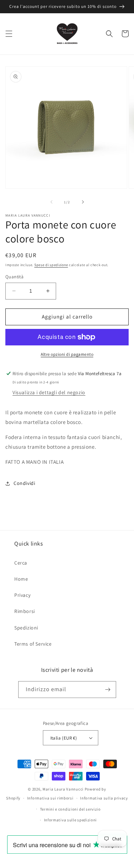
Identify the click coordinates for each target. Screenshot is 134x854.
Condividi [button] (24, 483)
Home (21, 579)
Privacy (22, 595)
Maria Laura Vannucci (63, 789)
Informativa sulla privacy (104, 798)
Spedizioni (26, 627)
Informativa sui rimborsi (50, 798)
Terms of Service (33, 644)
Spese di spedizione (51, 265)
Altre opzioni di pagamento (67, 354)
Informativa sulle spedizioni (70, 819)
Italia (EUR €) (63, 738)
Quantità (14, 277)
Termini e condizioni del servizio (70, 809)
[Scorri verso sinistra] (51, 202)
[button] (9, 34)
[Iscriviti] (108, 689)
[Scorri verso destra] (83, 202)
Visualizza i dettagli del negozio (49, 392)
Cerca (20, 563)
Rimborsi (24, 611)
